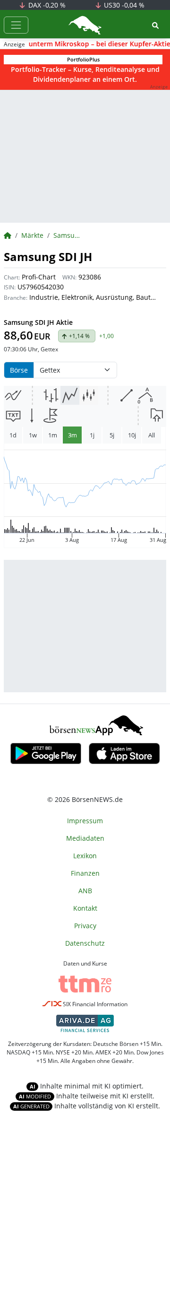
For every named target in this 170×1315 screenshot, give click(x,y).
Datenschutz (85, 943)
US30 (123, 4)
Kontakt (85, 908)
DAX (46, 4)
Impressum (85, 820)
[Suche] (155, 25)
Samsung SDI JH (68, 235)
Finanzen (85, 873)
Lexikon (85, 855)
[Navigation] (16, 25)
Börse (19, 370)
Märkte (32, 235)
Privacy (85, 925)
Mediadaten (85, 838)
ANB (85, 890)
